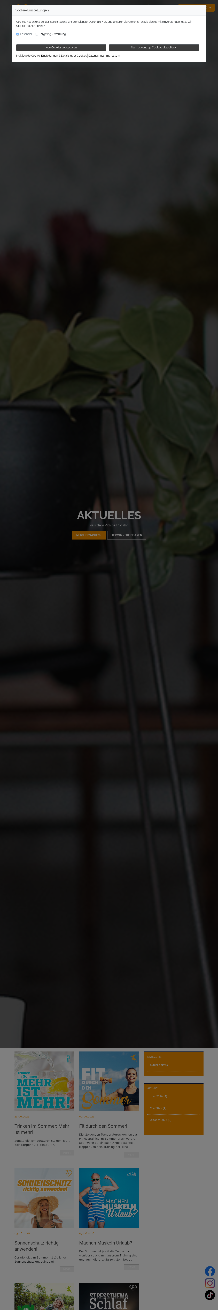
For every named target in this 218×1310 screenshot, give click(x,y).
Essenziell (26, 34)
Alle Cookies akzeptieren (61, 47)
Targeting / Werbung (52, 34)
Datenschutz (96, 55)
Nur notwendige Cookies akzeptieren (154, 47)
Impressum (113, 55)
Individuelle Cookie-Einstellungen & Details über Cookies (51, 55)
